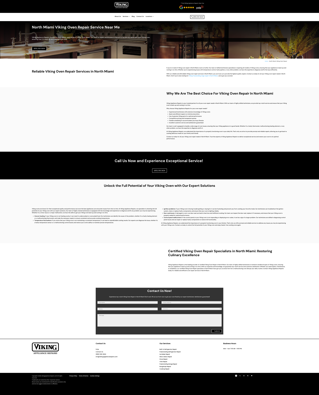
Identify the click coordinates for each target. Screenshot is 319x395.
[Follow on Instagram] (244, 376)
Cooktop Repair (164, 369)
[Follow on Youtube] (252, 376)
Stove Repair (164, 359)
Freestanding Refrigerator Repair (170, 352)
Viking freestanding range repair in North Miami (203, 76)
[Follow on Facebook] (236, 376)
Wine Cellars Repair (166, 357)
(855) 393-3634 (198, 17)
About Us (118, 16)
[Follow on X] (240, 376)
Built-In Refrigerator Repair (168, 349)
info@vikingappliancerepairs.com (107, 357)
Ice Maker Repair (165, 354)
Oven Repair (163, 361)
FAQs (97, 349)
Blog (133, 16)
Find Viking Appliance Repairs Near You (193, 3)
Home (266, 61)
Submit (217, 331)
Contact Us (140, 16)
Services (125, 16)
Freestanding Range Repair (168, 364)
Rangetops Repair (165, 366)
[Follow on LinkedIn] (248, 376)
